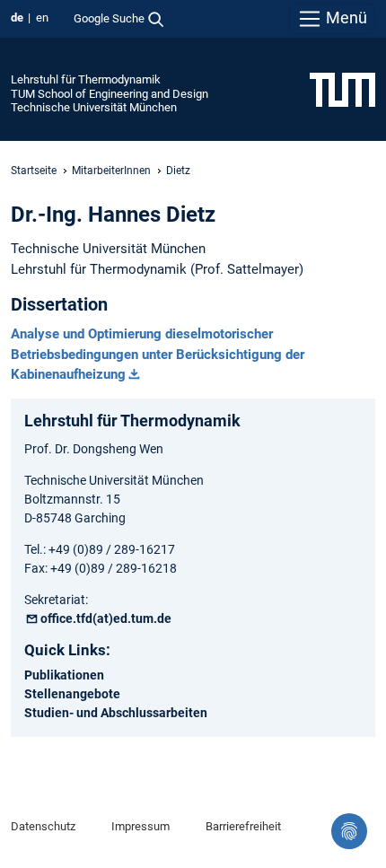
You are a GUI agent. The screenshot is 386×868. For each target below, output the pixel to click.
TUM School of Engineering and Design (109, 94)
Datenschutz (43, 826)
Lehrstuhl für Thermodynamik (86, 79)
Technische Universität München (94, 107)
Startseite (34, 170)
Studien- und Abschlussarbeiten (115, 713)
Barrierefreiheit (243, 826)
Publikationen (64, 675)
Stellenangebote (72, 694)
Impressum (140, 826)
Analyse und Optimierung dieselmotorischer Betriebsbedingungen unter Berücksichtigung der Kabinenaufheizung (157, 354)
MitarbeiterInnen (111, 170)
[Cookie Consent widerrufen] (349, 831)
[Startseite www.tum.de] (342, 89)
